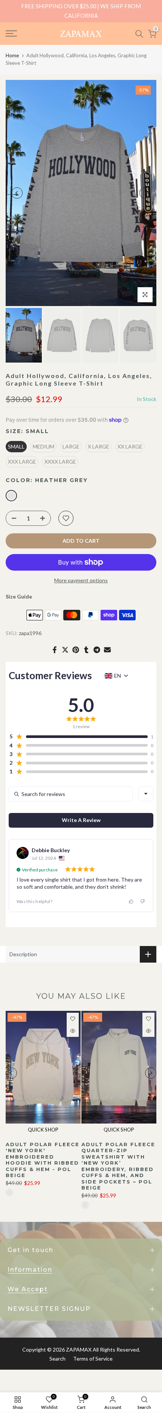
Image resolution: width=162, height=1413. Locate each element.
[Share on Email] (107, 649)
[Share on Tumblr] (86, 649)
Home (12, 55)
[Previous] (17, 193)
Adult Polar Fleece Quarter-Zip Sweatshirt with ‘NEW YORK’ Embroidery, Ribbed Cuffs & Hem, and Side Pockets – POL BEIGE (118, 1166)
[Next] (145, 193)
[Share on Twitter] (65, 649)
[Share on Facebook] (54, 649)
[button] (78, 736)
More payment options (81, 580)
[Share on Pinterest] (75, 649)
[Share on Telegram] (96, 649)
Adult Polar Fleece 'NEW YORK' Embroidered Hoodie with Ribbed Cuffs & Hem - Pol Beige (42, 1159)
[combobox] (145, 793)
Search (57, 1358)
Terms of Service (93, 1358)
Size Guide (19, 596)
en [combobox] (117, 675)
